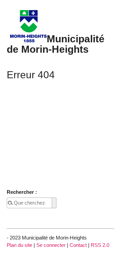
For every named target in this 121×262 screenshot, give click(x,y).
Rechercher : (22, 192)
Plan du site (19, 245)
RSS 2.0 (100, 245)
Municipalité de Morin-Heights (56, 43)
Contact (78, 245)
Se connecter (51, 245)
